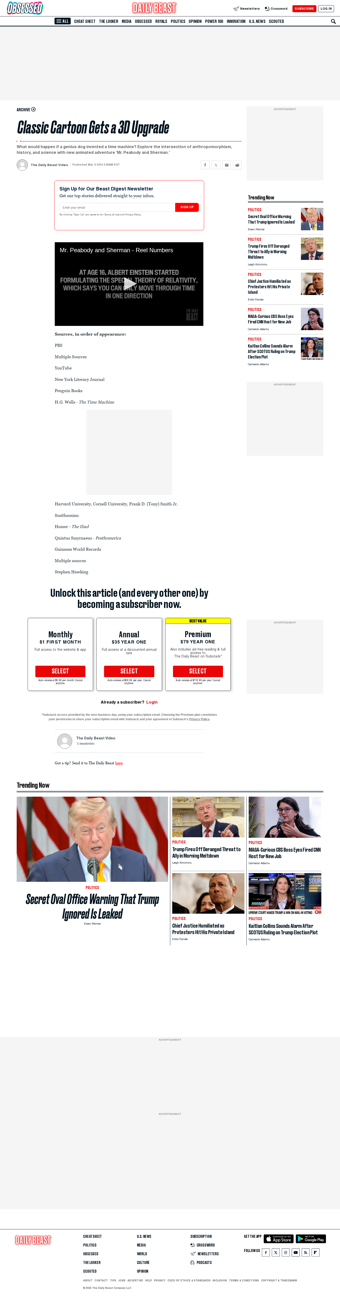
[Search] (333, 21)
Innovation (236, 21)
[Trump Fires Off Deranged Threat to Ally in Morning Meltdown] (312, 258)
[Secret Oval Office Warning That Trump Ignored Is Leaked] (312, 229)
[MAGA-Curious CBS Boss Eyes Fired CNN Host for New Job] (312, 329)
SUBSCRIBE (304, 8)
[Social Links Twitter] (276, 1254)
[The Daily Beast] (154, 8)
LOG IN (326, 8)
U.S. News (257, 21)
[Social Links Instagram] (286, 1254)
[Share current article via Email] (226, 165)
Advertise (135, 1280)
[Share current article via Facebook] (205, 165)
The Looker (108, 21)
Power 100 (214, 21)
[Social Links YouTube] (296, 1254)
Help (148, 1280)
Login (152, 702)
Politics (178, 21)
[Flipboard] (315, 1254)
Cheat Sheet (85, 21)
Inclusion (220, 1280)
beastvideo (87, 743)
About (88, 1280)
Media (126, 21)
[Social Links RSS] (306, 1254)
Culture (143, 1263)
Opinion (195, 21)
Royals (161, 21)
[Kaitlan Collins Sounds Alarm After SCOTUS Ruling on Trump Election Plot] (312, 358)
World (142, 1254)
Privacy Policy (133, 215)
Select (60, 671)
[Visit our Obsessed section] (41, 8)
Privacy (160, 1280)
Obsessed (143, 21)
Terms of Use (112, 215)
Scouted (276, 21)
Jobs (121, 1280)
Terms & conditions (244, 1280)
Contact (101, 1280)
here (118, 763)
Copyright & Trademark (279, 1280)
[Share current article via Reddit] (237, 165)
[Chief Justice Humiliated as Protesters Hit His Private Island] (312, 294)
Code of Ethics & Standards (189, 1280)
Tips (113, 1280)
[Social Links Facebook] (266, 1254)
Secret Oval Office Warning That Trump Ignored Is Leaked (92, 906)
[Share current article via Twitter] (216, 165)
